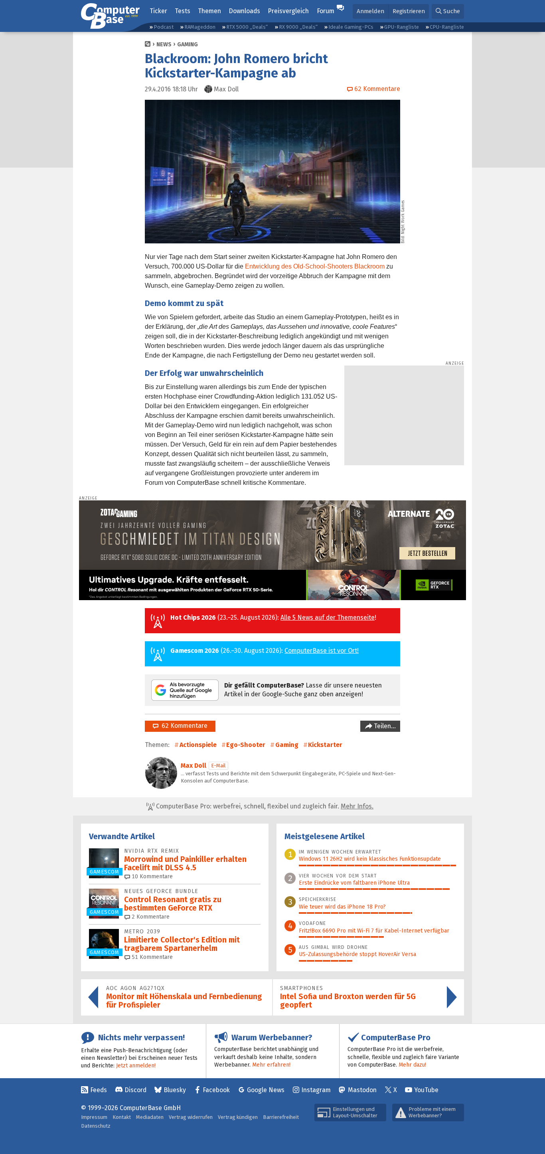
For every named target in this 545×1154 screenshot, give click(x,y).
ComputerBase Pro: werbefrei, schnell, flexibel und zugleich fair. (263, 806)
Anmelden (370, 11)
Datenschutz (96, 1126)
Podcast (164, 27)
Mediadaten (150, 1117)
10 (151, 876)
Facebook (216, 1090)
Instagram (316, 1090)
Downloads (244, 11)
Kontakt (122, 1117)
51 (151, 957)
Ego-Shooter (245, 745)
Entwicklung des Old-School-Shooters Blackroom (315, 266)
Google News (265, 1090)
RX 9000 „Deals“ (298, 27)
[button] (448, 11)
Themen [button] (209, 11)
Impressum (94, 1117)
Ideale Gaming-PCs (350, 27)
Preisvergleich (288, 11)
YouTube (426, 1090)
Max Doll (193, 765)
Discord (135, 1090)
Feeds (98, 1090)
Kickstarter (325, 745)
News (164, 44)
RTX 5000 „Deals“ (247, 27)
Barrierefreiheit (281, 1117)
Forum (325, 11)
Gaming (187, 44)
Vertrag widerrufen (191, 1117)
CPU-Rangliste (447, 27)
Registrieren (409, 11)
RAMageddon (199, 27)
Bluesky (175, 1090)
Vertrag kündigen (238, 1117)
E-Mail (218, 766)
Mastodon (362, 1090)
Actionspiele (198, 745)
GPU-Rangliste (401, 27)
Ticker (158, 11)
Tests (182, 11)
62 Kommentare (182, 725)
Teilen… (384, 726)
